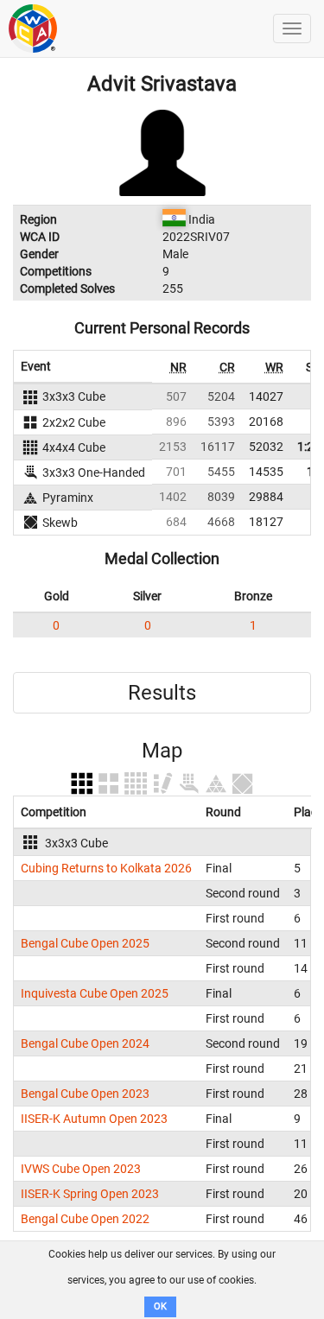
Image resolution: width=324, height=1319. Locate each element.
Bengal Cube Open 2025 (85, 943)
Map (162, 751)
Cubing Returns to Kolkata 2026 (106, 868)
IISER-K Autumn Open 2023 (94, 1119)
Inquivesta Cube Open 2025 (94, 993)
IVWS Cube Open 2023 (81, 1169)
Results (162, 693)
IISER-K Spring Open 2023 (90, 1194)
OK (160, 1306)
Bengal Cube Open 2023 (85, 1093)
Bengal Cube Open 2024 (85, 1043)
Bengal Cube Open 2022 (85, 1219)
